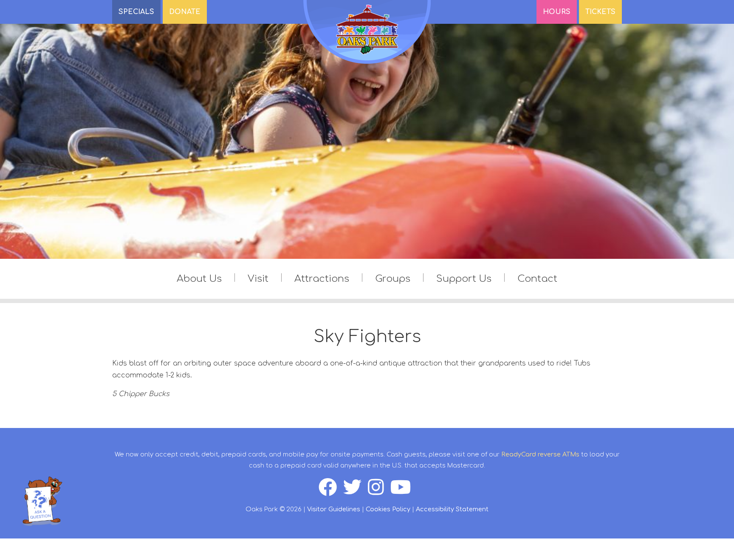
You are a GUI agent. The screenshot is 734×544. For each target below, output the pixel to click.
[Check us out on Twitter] (355, 491)
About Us (199, 278)
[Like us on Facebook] (331, 491)
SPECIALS (136, 12)
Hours (556, 12)
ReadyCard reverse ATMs (540, 454)
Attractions (321, 278)
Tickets (600, 12)
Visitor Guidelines (333, 509)
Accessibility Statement (452, 509)
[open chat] (42, 500)
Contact (537, 278)
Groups (392, 278)
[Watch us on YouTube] (403, 491)
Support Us (463, 278)
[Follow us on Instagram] (379, 491)
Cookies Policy (388, 509)
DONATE (184, 12)
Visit (258, 278)
